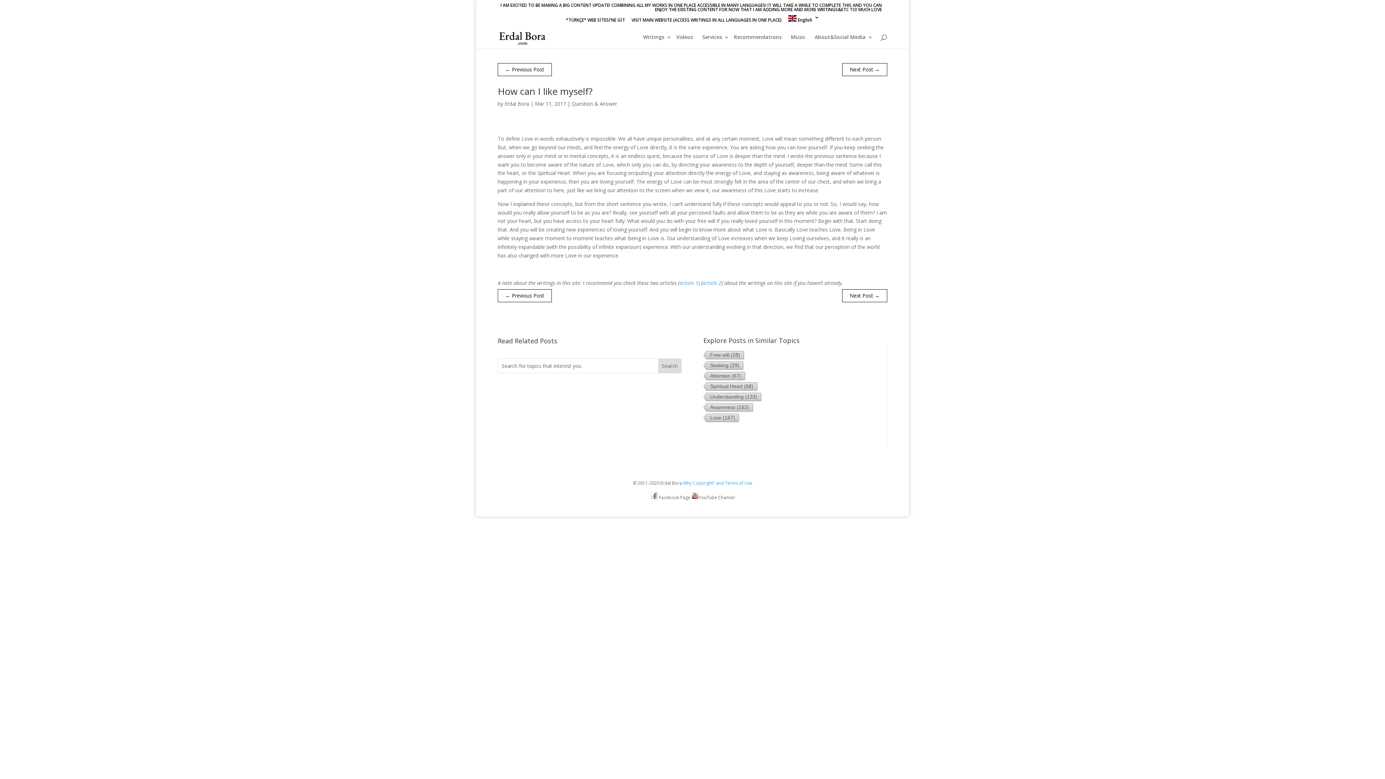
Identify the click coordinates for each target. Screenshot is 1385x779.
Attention (725, 376)
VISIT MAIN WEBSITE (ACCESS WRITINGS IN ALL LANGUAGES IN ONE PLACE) (707, 20)
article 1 (689, 283)
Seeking (724, 365)
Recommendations (758, 37)
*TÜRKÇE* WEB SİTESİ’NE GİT (595, 20)
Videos (684, 37)
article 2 (712, 283)
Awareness (729, 407)
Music (798, 37)
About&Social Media (840, 37)
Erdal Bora (517, 103)
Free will (725, 355)
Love (722, 418)
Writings (653, 37)
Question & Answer (594, 103)
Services (712, 37)
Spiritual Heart (731, 386)
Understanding (733, 397)
